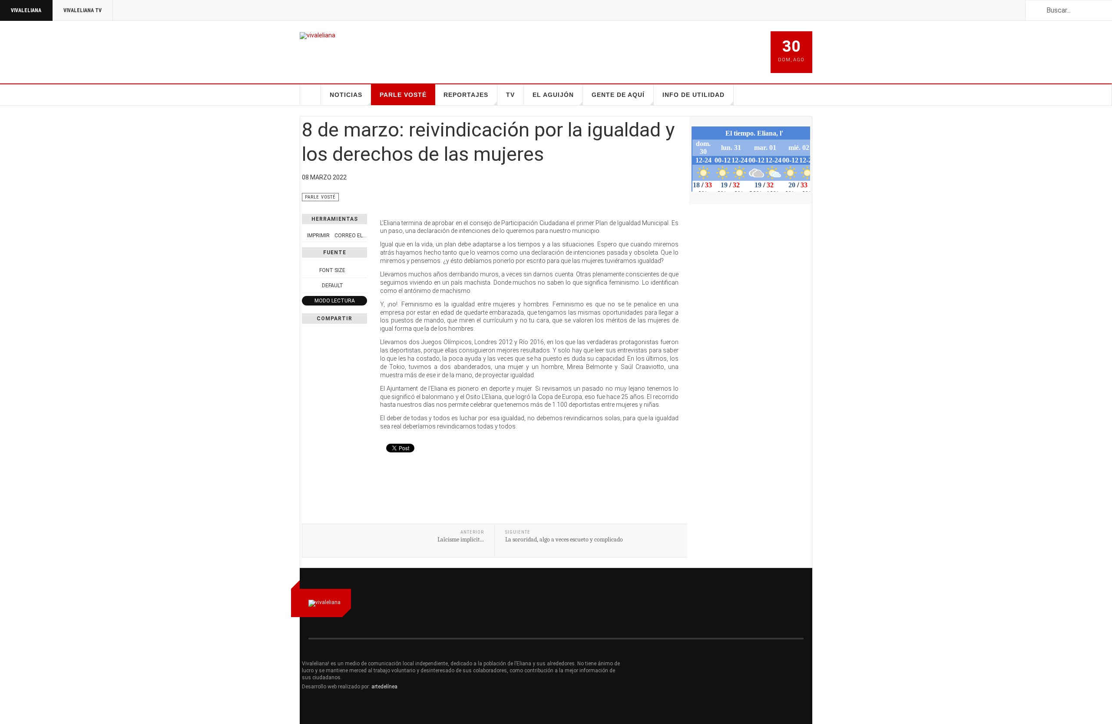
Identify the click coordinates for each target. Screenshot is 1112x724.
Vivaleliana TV (82, 10)
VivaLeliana (26, 10)
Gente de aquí (618, 94)
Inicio (310, 94)
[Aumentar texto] (362, 270)
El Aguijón (553, 94)
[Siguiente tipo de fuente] (362, 285)
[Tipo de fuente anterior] (306, 285)
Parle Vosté (403, 94)
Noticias (346, 94)
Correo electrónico (363, 235)
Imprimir (318, 235)
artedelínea (384, 687)
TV (510, 94)
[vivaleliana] (317, 35)
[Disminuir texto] (306, 270)
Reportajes (465, 94)
